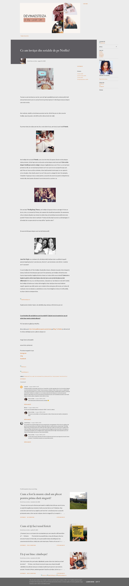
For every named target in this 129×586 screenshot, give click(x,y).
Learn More (90, 582)
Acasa (100, 51)
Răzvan (25, 407)
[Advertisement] (43, 471)
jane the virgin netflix (81, 75)
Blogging (101, 55)
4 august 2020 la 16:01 (40, 434)
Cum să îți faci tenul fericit (35, 526)
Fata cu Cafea (31, 398)
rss (100, 85)
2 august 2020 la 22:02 (40, 398)
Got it (98, 582)
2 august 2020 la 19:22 (33, 407)
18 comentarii (30, 517)
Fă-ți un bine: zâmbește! (33, 554)
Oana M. (26, 386)
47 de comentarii (31, 545)
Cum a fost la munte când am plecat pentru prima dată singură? (41, 496)
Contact (101, 56)
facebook (101, 83)
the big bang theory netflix (82, 79)
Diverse (101, 53)
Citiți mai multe (61, 517)
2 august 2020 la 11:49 (34, 386)
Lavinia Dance (27, 422)
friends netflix (80, 73)
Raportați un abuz (103, 79)
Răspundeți (27, 404)
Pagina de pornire (25, 35)
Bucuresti (101, 54)
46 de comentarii (31, 573)
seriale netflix (80, 77)
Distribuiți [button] (80, 66)
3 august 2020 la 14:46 (36, 422)
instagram (101, 86)
